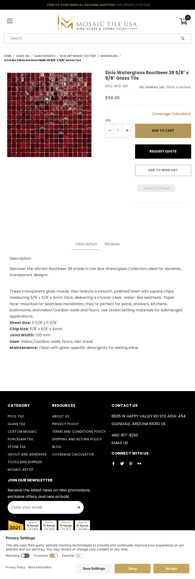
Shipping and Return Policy (77, 439)
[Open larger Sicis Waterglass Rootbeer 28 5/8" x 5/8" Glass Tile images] (49, 118)
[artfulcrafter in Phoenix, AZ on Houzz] (16, 527)
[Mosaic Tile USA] (97, 21)
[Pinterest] (132, 465)
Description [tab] (86, 244)
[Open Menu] (10, 21)
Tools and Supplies (25, 462)
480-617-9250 (125, 435)
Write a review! (178, 87)
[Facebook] (115, 465)
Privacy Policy (65, 424)
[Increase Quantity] (126, 130)
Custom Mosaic (22, 431)
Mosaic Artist (21, 469)
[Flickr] (141, 465)
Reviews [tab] (112, 244)
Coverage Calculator (171, 114)
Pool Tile (16, 416)
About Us (60, 416)
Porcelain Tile (20, 439)
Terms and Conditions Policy (79, 431)
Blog (56, 446)
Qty (108, 120)
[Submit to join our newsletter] (78, 507)
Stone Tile (17, 446)
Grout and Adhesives (27, 454)
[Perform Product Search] (183, 38)
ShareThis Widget (156, 188)
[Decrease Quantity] (109, 130)
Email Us (120, 443)
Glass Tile (16, 424)
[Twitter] (124, 465)
